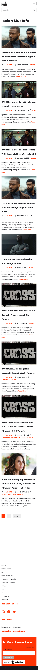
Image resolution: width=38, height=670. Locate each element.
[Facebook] (9, 612)
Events (4, 572)
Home (4, 565)
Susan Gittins (9, 65)
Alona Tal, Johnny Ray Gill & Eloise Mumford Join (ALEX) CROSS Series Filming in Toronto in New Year (18, 483)
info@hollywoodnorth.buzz (11, 627)
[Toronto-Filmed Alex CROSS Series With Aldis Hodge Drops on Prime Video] (19, 187)
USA (4, 586)
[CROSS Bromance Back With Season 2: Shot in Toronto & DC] (19, 89)
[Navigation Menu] (34, 3)
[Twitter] (14, 612)
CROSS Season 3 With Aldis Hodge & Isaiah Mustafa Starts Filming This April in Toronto (19, 56)
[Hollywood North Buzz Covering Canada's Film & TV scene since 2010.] (4, 3)
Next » (16, 516)
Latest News (6, 569)
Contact (5, 600)
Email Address (8, 649)
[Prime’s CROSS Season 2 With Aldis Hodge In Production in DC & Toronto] (19, 295)
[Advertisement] (19, 543)
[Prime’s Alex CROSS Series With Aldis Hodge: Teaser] (19, 244)
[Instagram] (3, 612)
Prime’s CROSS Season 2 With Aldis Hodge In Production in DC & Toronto (18, 315)
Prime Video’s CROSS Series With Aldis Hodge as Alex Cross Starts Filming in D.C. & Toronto (17, 426)
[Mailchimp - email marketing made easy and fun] (14, 664)
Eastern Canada (9, 582)
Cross (32, 65)
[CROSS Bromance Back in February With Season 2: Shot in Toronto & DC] (19, 137)
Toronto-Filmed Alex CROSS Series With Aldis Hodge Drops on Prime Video (18, 207)
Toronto (29, 437)
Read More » (21, 76)
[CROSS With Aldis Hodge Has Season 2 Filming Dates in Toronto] (19, 353)
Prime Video (20, 437)
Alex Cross (6, 379)
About (4, 593)
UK (3, 589)
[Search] (34, 10)
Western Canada (9, 579)
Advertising (7, 596)
